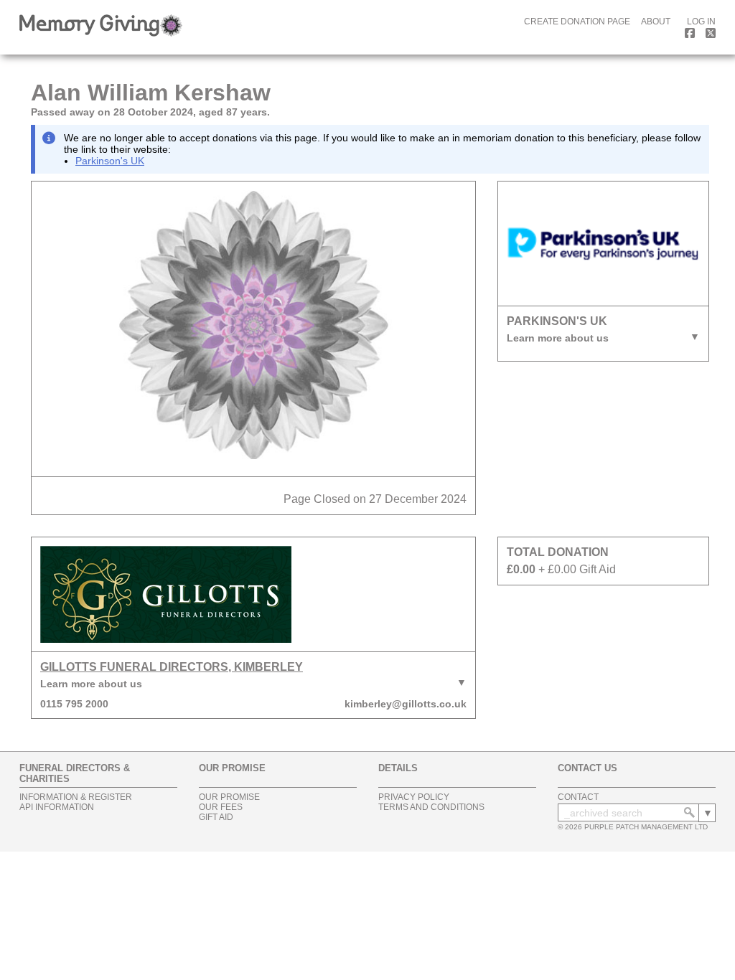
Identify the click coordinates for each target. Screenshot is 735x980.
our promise (229, 797)
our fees (221, 807)
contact (578, 797)
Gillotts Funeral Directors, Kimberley (171, 667)
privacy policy (413, 797)
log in (701, 22)
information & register (75, 797)
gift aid (216, 817)
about (655, 22)
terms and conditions (431, 807)
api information (56, 807)
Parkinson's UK (109, 160)
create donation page (577, 22)
